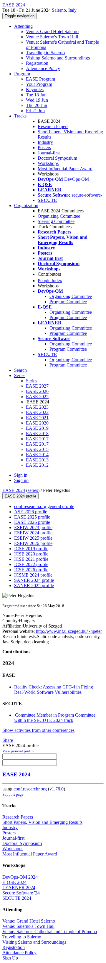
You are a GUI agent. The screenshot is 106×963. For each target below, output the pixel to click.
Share (7, 740)
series (33, 490)
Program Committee (68, 301)
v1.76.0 (56, 788)
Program (22, 73)
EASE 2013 (37, 459)
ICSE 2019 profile (31, 548)
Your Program (39, 84)
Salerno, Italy (64, 10)
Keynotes (35, 89)
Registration (37, 63)
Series (31, 380)
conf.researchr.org (30, 788)
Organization (26, 205)
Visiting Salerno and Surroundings (58, 57)
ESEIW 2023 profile (33, 527)
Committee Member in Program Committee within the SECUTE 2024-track (54, 718)
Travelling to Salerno (45, 52)
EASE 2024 (13, 490)
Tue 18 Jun (36, 94)
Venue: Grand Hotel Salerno (52, 31)
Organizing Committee (59, 216)
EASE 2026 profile (32, 522)
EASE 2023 (37, 407)
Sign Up (10, 957)
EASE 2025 (37, 396)
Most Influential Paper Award (65, 168)
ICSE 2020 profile (31, 553)
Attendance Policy (43, 68)
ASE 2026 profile (30, 511)
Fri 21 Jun (35, 110)
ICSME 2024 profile (33, 574)
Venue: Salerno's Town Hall (52, 36)
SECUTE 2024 (16, 898)
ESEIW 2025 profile (33, 538)
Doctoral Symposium (57, 158)
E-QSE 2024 (14, 882)
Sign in (20, 475)
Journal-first (49, 152)
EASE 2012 (37, 465)
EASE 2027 (37, 386)
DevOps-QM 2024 (20, 877)
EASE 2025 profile (32, 516)
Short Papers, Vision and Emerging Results (42, 822)
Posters (44, 147)
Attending (23, 26)
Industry (45, 142)
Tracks (20, 115)
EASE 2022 (37, 412)
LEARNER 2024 (18, 887)
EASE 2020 (37, 422)
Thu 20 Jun (36, 105)
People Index (50, 280)
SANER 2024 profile (34, 580)
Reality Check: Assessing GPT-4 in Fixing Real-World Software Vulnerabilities (53, 689)
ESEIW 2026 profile (33, 543)
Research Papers (53, 126)
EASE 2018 (37, 433)
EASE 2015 (37, 449)
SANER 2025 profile (34, 585)
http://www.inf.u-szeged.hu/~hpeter (68, 631)
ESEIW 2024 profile (33, 532)
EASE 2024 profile (20, 496)
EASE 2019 (37, 428)
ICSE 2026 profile (31, 569)
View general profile (18, 751)
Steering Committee (56, 221)
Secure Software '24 (21, 892)
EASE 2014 (37, 454)
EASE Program (40, 78)
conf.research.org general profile (44, 506)
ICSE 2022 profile (31, 564)
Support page (13, 794)
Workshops (48, 163)
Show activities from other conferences (38, 730)
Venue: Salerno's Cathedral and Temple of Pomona (49, 931)
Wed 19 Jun (37, 100)
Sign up (21, 480)
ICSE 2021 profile (31, 559)
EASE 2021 (37, 417)
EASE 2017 (37, 438)
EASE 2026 (37, 391)
